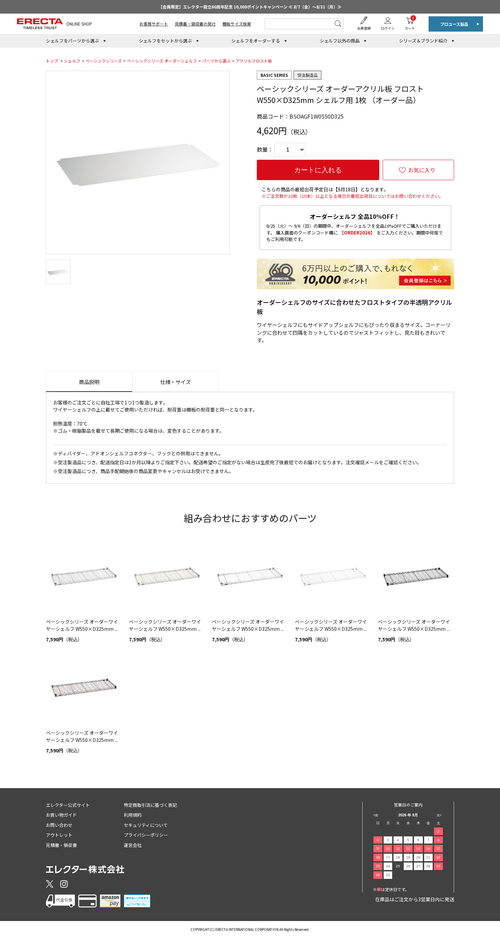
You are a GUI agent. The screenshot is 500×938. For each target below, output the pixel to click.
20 (418, 857)
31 (388, 875)
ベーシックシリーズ (103, 61)
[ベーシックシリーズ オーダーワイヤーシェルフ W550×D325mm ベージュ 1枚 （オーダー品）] (167, 577)
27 (418, 866)
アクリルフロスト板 (254, 61)
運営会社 (132, 845)
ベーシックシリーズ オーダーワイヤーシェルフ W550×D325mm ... (82, 625)
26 (408, 866)
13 (418, 848)
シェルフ (72, 61)
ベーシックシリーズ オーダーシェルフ (162, 61)
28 (428, 866)
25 (398, 866)
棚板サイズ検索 (236, 24)
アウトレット (59, 835)
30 (378, 875)
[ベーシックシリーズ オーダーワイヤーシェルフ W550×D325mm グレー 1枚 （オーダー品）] (84, 577)
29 (438, 866)
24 (388, 866)
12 (408, 848)
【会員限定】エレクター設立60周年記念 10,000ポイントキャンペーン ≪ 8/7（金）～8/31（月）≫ (250, 7)
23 (378, 866)
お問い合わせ (59, 825)
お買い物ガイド (61, 815)
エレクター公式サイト (68, 805)
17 (388, 857)
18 (398, 857)
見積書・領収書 (61, 845)
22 (438, 857)
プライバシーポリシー (146, 835)
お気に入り (421, 170)
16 (378, 857)
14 (428, 848)
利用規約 (132, 815)
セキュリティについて (146, 825)
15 (438, 848)
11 (398, 848)
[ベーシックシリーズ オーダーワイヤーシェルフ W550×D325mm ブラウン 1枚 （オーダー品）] (84, 688)
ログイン (388, 28)
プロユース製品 (454, 24)
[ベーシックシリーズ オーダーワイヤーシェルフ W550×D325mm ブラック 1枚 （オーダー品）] (416, 577)
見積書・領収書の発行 (195, 24)
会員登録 (364, 28)
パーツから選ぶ (216, 61)
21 (428, 857)
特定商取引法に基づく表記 (150, 805)
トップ (52, 61)
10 (388, 848)
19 (408, 857)
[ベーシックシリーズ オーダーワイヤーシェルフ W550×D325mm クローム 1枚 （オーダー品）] (250, 577)
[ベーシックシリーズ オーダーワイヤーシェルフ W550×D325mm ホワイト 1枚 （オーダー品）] (333, 577)
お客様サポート (153, 24)
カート (410, 23)
